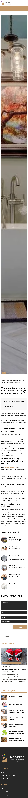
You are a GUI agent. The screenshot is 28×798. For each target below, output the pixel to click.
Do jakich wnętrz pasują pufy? (17, 567)
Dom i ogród (4, 795)
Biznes (3, 788)
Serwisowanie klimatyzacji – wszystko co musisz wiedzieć (16, 711)
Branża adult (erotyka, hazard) (9, 791)
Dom (4, 372)
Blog (2, 772)
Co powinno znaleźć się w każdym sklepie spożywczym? (17, 739)
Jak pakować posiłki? (15, 548)
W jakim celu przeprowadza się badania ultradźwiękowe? (16, 697)
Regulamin (4, 778)
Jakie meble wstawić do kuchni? (18, 586)
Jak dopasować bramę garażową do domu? (15, 540)
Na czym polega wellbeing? (16, 704)
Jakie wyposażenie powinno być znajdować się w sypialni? (17, 558)
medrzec (7, 401)
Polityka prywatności (8, 775)
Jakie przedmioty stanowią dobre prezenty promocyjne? (16, 732)
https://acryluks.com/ (11, 467)
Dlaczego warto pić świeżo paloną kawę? (16, 725)
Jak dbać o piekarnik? (15, 576)
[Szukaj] (3, 636)
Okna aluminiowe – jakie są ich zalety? (16, 718)
